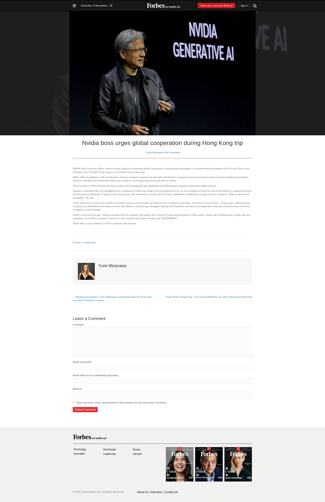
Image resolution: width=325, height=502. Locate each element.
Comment (78, 324)
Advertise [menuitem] (156, 492)
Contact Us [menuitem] (171, 492)
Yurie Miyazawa (154, 152)
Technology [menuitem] (80, 449)
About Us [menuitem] (142, 492)
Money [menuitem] (136, 449)
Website (77, 389)
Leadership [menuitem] (109, 453)
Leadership (89, 242)
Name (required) (82, 362)
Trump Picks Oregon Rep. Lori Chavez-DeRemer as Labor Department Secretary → (208, 299)
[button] (96, 5)
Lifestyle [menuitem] (137, 453)
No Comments (172, 152)
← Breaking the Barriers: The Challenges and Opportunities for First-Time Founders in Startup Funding (112, 299)
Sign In (244, 5)
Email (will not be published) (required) (95, 375)
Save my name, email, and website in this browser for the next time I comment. (122, 402)
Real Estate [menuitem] (109, 449)
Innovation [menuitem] (79, 453)
